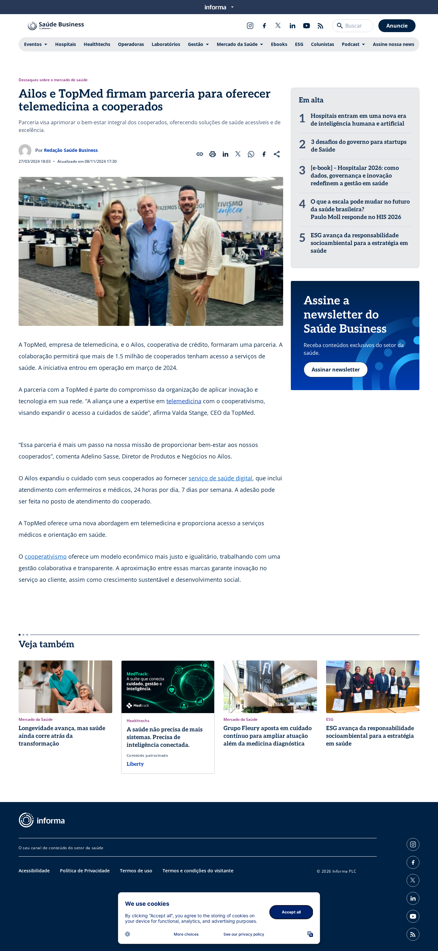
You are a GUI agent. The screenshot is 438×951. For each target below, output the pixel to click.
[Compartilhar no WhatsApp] (251, 154)
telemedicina (183, 401)
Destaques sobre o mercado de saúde (53, 80)
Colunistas (322, 44)
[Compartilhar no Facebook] (263, 154)
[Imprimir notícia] (212, 154)
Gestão (195, 44)
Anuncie (397, 25)
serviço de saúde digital (220, 478)
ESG (299, 44)
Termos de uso (136, 871)
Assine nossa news (393, 44)
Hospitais (65, 44)
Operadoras (131, 44)
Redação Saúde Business (71, 150)
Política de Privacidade (85, 871)
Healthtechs (97, 44)
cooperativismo (46, 556)
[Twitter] (278, 25)
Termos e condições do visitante (198, 871)
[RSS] (320, 25)
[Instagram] (250, 25)
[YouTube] (306, 25)
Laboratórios (166, 44)
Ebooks (279, 44)
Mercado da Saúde (237, 44)
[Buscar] (340, 26)
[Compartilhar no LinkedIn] (225, 154)
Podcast (350, 44)
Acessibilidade (34, 871)
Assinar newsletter (336, 369)
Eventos (33, 44)
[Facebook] (264, 25)
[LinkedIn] (292, 25)
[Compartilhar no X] (238, 154)
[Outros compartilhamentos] (276, 154)
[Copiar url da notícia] (199, 154)
